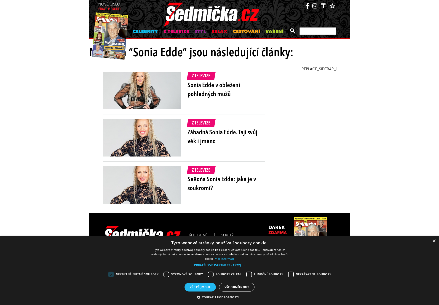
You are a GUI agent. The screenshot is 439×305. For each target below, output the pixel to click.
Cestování (246, 32)
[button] (219, 265)
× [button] (434, 241)
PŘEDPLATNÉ (197, 235)
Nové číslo (110, 7)
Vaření (274, 32)
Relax (219, 32)
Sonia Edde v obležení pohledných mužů (213, 90)
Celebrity (145, 32)
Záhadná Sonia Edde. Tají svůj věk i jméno (222, 137)
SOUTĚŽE (228, 235)
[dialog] (219, 270)
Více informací (224, 259)
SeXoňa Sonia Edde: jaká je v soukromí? (221, 184)
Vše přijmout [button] (200, 287)
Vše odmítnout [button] (237, 287)
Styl (200, 32)
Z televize (176, 32)
